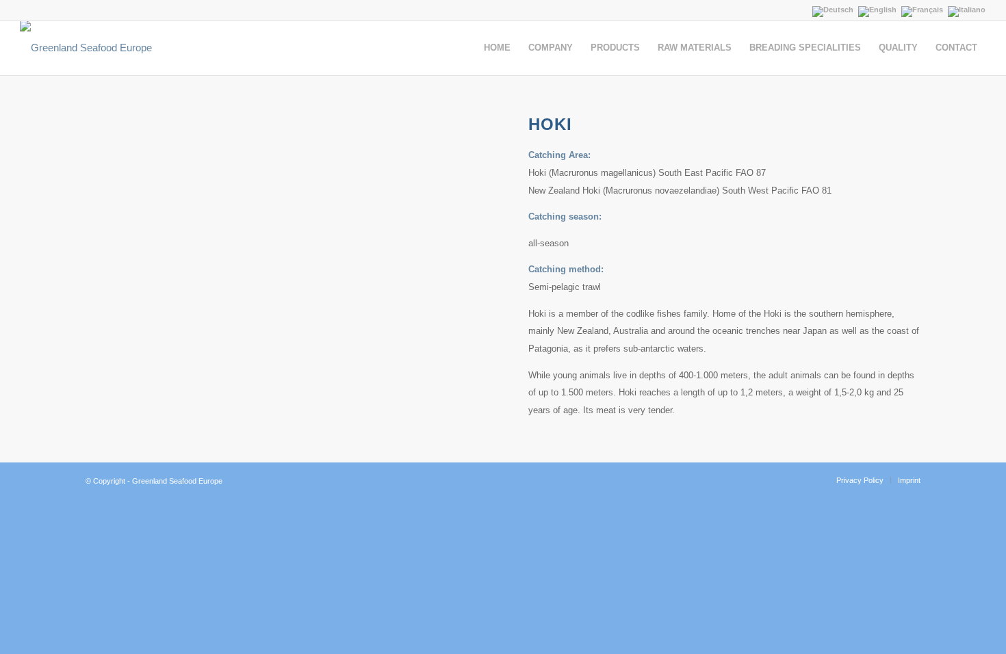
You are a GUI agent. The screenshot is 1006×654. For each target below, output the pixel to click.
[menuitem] (497, 48)
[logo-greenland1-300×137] (86, 48)
